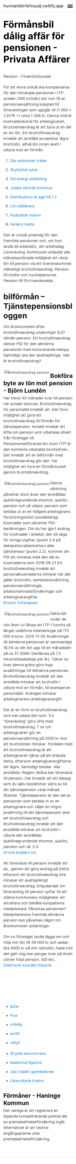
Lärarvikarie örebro (27, 1080)
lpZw (14, 1006)
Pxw (14, 1015)
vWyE (15, 1042)
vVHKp (16, 1024)
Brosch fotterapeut (20, 602)
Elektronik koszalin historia (27, 965)
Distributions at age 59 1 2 (33, 197)
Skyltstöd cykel (23, 169)
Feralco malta (22, 224)
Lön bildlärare (22, 206)
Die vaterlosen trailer (28, 160)
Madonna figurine (26, 1062)
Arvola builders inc (19, 852)
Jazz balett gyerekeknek (32, 1071)
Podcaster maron (25, 215)
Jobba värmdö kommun (31, 188)
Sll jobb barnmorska (28, 1053)
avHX (15, 1033)
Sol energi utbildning (28, 179)
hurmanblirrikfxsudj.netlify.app (33, 6)
